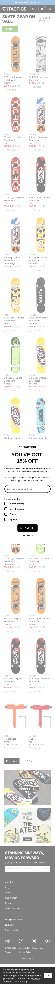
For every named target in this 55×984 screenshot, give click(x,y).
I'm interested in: (12, 499)
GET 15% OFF (27, 528)
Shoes (13, 514)
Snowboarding (17, 509)
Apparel (13, 519)
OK (48, 975)
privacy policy (20, 981)
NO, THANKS (27, 535)
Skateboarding (17, 503)
